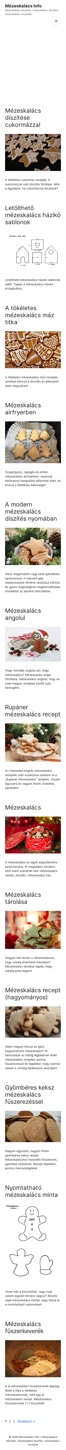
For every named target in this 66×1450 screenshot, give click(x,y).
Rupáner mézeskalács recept (32, 711)
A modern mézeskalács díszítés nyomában (31, 511)
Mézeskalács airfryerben (23, 409)
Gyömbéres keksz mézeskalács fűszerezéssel (29, 1094)
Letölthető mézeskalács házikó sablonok (33, 215)
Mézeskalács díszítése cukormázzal (23, 117)
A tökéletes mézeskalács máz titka (29, 315)
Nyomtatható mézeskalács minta (31, 1191)
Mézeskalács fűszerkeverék (24, 1327)
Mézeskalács (23, 807)
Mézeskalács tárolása (23, 898)
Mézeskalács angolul (23, 614)
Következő (26, 1421)
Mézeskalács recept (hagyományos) (33, 993)
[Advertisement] (33, 64)
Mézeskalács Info (23, 5)
